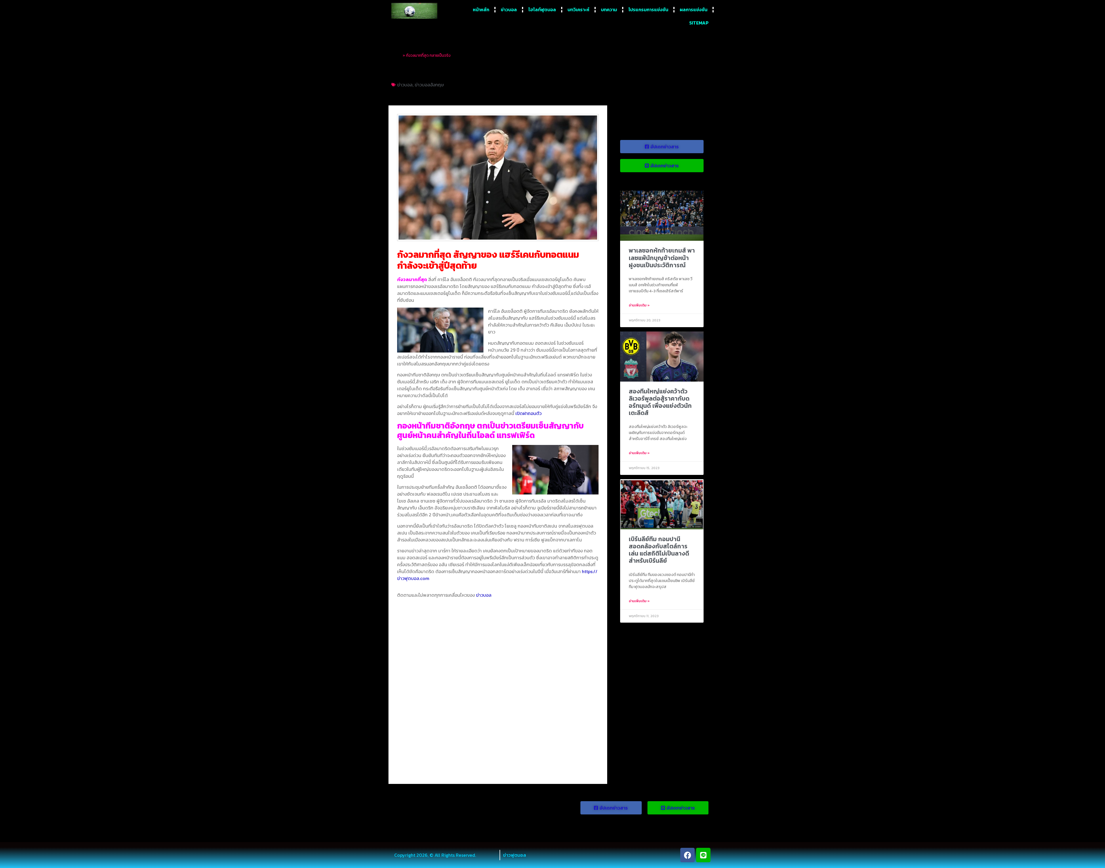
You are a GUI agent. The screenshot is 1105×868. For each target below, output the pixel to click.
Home (396, 55)
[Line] (703, 855)
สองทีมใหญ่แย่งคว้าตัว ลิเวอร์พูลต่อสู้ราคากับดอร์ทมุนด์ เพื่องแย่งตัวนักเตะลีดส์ (660, 402)
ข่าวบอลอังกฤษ (429, 84)
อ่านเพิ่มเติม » (639, 305)
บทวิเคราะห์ (578, 9)
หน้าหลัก (481, 9)
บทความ (609, 9)
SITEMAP (698, 22)
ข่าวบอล (509, 9)
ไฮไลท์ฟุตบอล (542, 9)
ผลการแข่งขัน (693, 9)
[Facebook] (687, 855)
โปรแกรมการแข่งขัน (648, 9)
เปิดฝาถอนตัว (528, 413)
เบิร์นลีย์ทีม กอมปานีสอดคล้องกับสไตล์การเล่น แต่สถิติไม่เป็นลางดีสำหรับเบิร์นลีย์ (659, 550)
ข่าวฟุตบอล (514, 855)
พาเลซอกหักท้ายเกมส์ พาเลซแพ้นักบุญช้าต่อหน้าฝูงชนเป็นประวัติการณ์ (662, 257)
